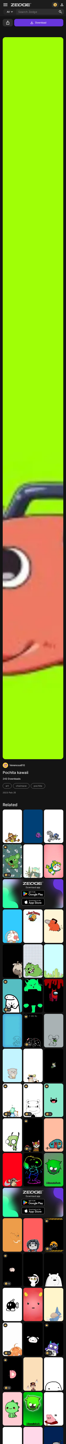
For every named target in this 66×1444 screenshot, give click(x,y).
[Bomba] (12, 1304)
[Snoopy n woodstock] (33, 1169)
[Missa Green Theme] (53, 1169)
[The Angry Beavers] (33, 926)
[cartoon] (12, 961)
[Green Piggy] (33, 961)
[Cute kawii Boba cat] (12, 1065)
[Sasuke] (33, 1235)
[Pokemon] (12, 1235)
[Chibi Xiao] (33, 861)
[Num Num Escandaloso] (53, 1030)
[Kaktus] (53, 961)
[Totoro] (53, 1304)
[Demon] (53, 996)
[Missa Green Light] (33, 1409)
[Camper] (53, 1135)
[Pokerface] (53, 1374)
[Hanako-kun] (33, 1374)
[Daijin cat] (33, 1269)
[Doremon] (53, 861)
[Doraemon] (12, 926)
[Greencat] (33, 996)
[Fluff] (33, 1304)
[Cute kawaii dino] (12, 1409)
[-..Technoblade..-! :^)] (53, 1409)
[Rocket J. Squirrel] (53, 826)
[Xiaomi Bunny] (53, 1065)
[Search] (60, 11)
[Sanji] (33, 1065)
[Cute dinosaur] (33, 826)
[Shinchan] (33, 1339)
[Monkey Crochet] (12, 826)
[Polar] (53, 1269)
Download (41, 22)
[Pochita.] (53, 926)
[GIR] (12, 1135)
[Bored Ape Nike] (12, 1169)
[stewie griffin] (12, 1030)
